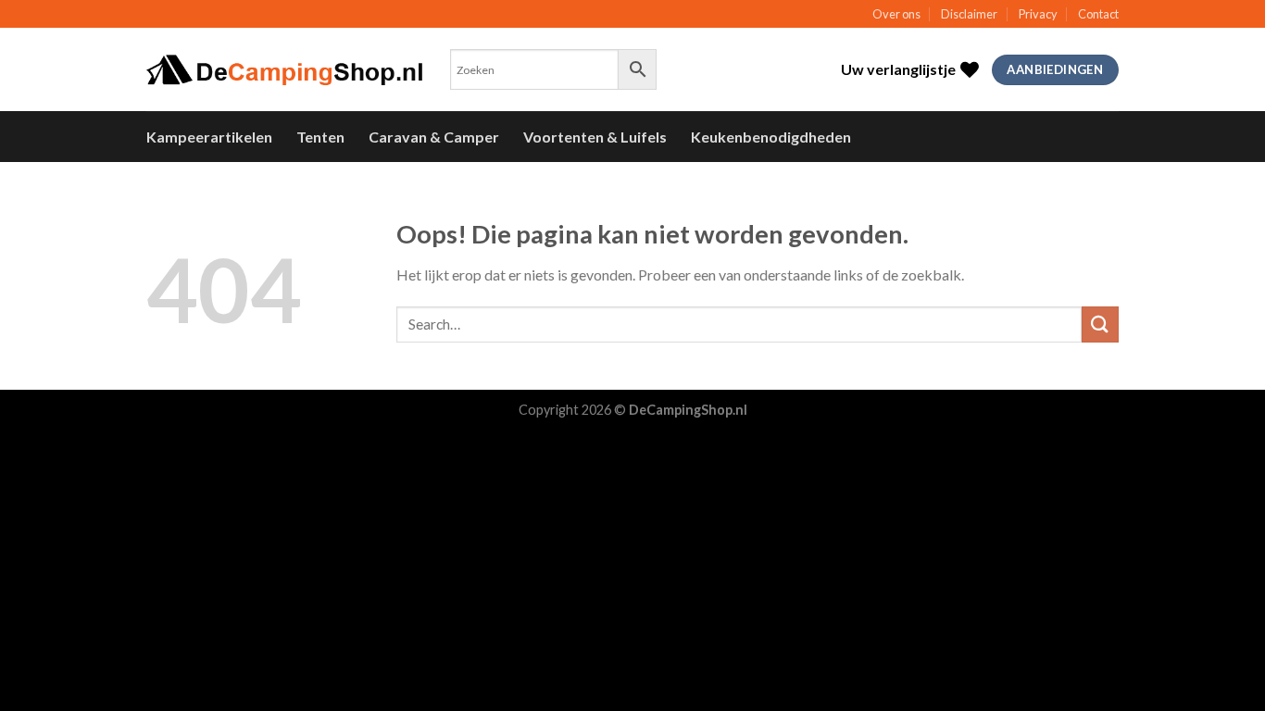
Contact (1098, 13)
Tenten (320, 136)
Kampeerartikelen (209, 136)
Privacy (1038, 13)
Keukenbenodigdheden (771, 136)
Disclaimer (969, 13)
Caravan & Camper (434, 136)
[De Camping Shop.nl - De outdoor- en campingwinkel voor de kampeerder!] (284, 70)
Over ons (896, 13)
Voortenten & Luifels (595, 136)
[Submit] (1100, 324)
